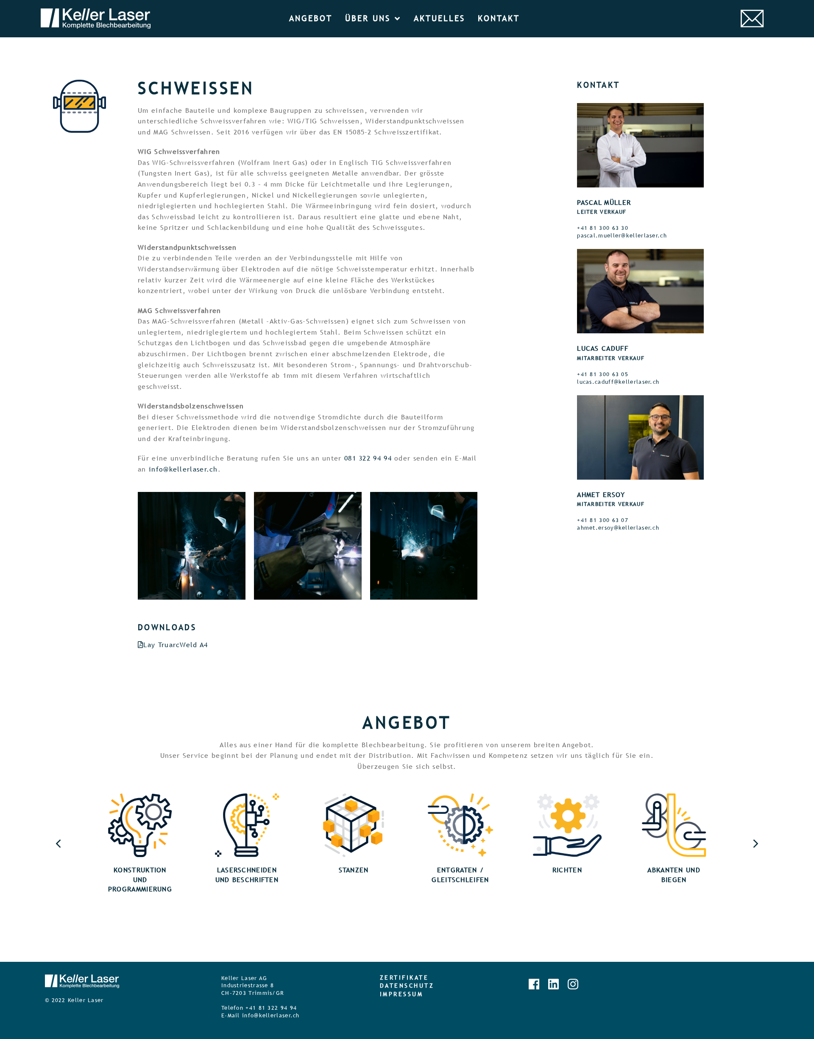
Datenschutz (407, 985)
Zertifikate (404, 977)
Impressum (402, 994)
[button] (755, 843)
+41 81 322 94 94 (271, 1008)
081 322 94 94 (368, 458)
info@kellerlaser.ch (183, 469)
